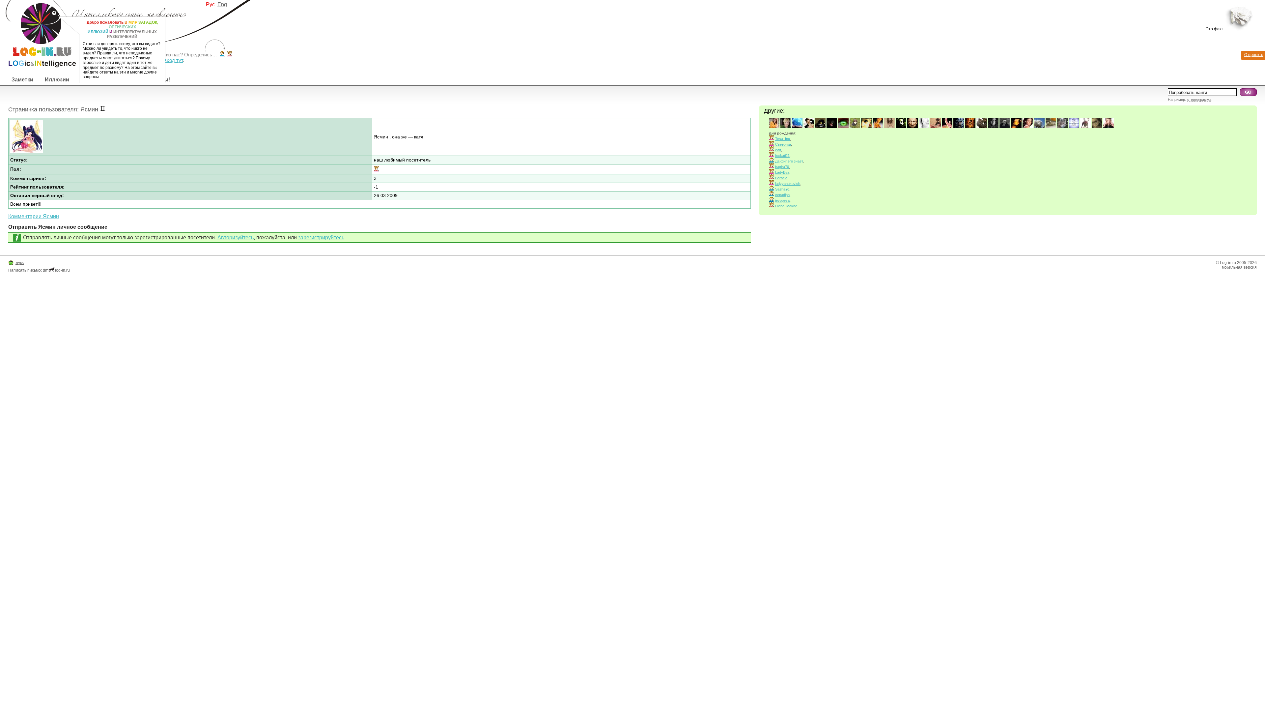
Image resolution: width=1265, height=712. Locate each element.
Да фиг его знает (789, 161)
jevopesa (782, 200)
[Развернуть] (1241, 17)
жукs (19, 262)
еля (778, 150)
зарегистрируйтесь (321, 237)
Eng (222, 4)
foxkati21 (782, 156)
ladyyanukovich (787, 184)
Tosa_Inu (782, 139)
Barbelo (781, 178)
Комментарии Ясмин (33, 216)
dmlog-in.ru (56, 270)
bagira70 (782, 167)
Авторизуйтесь (235, 237)
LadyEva (782, 172)
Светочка (783, 144)
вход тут (173, 60)
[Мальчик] (222, 54)
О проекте (1253, 54)
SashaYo (782, 189)
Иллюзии (57, 79)
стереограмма (1199, 100)
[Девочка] (229, 54)
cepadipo (782, 195)
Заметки (22, 79)
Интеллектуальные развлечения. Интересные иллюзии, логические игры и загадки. (38, 34)
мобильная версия (1239, 267)
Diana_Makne (786, 206)
